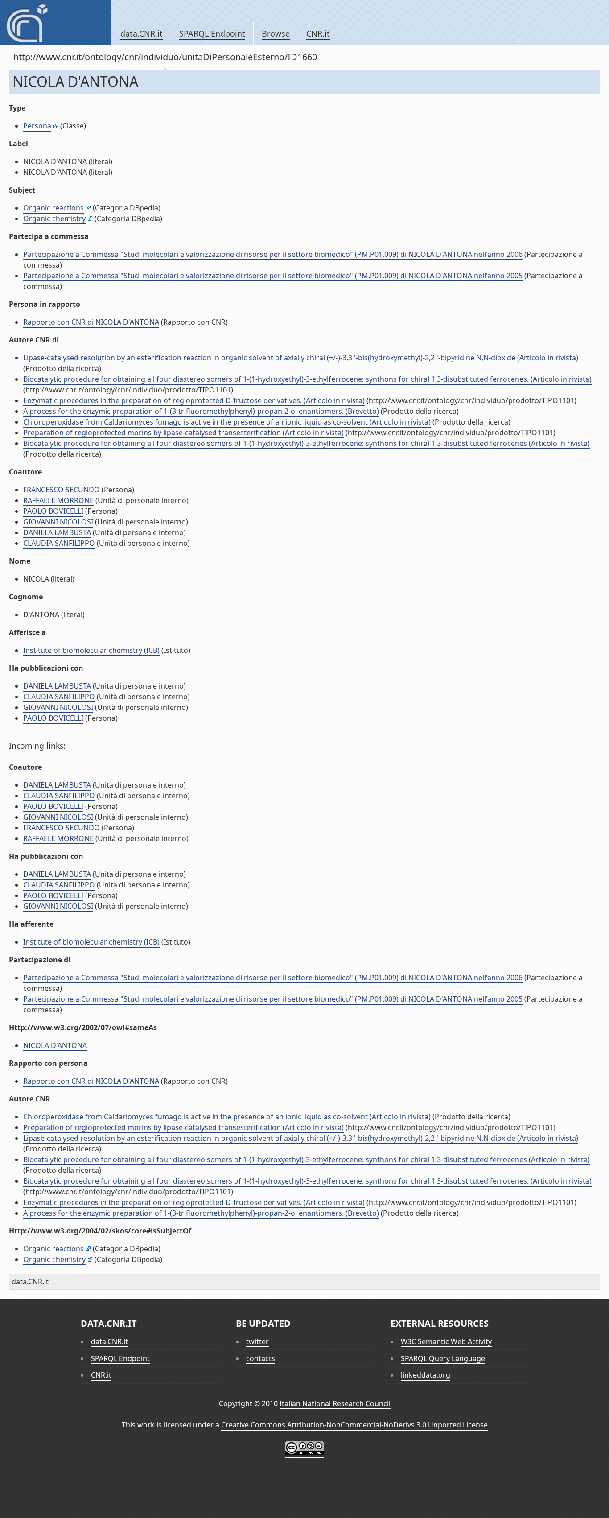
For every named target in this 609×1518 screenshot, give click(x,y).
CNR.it (318, 33)
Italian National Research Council (335, 1403)
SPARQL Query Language (443, 1358)
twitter (257, 1341)
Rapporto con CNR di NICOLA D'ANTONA (91, 322)
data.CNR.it (141, 33)
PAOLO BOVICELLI (53, 511)
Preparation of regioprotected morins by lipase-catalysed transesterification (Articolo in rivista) (183, 432)
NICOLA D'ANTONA (55, 1045)
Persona (37, 126)
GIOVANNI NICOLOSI (58, 522)
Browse (276, 33)
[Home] (55, 22)
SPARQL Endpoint (212, 33)
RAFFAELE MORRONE (58, 500)
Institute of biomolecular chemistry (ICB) (91, 650)
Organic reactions (53, 208)
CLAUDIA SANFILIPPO (59, 543)
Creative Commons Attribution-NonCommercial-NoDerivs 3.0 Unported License (354, 1425)
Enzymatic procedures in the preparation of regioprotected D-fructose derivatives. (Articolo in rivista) (194, 400)
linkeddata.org (425, 1375)
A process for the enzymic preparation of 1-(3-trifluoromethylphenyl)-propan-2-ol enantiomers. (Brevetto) (201, 411)
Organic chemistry (54, 218)
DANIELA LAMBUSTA (57, 532)
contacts (260, 1358)
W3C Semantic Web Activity (446, 1341)
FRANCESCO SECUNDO (61, 490)
